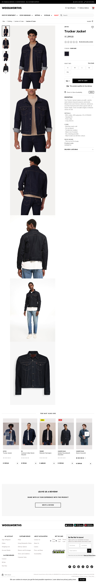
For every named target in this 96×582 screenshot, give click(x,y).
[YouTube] (88, 566)
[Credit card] (56, 541)
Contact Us (37, 539)
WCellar (47, 15)
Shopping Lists (6, 546)
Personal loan (65, 540)
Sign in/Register (6, 539)
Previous (7, 434)
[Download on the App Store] (69, 525)
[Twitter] (75, 566)
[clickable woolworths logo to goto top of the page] (12, 525)
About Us (36, 543)
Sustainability (37, 553)
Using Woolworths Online (25, 543)
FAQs (19, 539)
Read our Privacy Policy (89, 555)
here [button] (74, 579)
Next (87, 434)
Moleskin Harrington (45, 453)
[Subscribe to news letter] (89, 551)
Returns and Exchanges (24, 550)
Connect (4, 559)
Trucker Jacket (7, 453)
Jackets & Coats (19, 21)
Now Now (4, 566)
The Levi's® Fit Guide (72, 141)
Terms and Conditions (24, 553)
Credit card (59, 540)
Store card (53, 540)
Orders (4, 543)
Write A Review (48, 505)
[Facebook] (70, 566)
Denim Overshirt (81, 453)
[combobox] (78, 15)
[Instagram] (84, 566)
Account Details (6, 550)
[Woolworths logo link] (12, 8)
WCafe (4, 562)
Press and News (38, 550)
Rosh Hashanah (25, 15)
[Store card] (50, 541)
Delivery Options (22, 546)
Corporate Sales (22, 557)
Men (4, 21)
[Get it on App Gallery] (89, 525)
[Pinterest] (79, 566)
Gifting (37, 15)
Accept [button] (82, 579)
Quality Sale (58, 15)
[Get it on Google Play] (79, 525)
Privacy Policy (91, 576)
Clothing (9, 21)
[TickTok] (92, 566)
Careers (36, 546)
